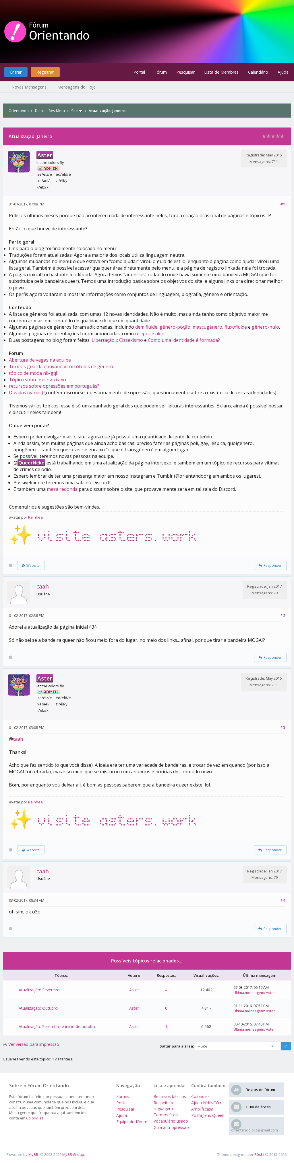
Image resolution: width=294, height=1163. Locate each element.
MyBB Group (73, 1154)
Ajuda (283, 72)
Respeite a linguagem (163, 1105)
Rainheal (36, 517)
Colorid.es (35, 1118)
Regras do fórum (260, 1089)
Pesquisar (185, 72)
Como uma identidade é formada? (184, 340)
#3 (282, 727)
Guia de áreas (258, 1106)
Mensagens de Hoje (76, 87)
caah (42, 586)
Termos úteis (166, 1114)
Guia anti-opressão (171, 1127)
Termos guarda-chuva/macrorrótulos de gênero (61, 366)
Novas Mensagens (29, 87)
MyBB (33, 1154)
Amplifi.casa (202, 1109)
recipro (142, 333)
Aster (134, 990)
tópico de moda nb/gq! (33, 373)
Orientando (19, 110)
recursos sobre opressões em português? (54, 386)
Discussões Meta (50, 110)
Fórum (160, 72)
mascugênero (207, 327)
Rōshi (259, 1154)
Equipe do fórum (131, 1121)
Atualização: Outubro (38, 1008)
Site (74, 110)
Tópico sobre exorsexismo (37, 379)
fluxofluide (236, 327)
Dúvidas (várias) (26, 392)
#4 (282, 900)
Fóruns (122, 1096)
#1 (282, 204)
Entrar (16, 72)
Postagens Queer (207, 1115)
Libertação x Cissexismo (117, 340)
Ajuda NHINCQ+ (206, 1102)
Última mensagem (248, 992)
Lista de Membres (221, 72)
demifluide (146, 327)
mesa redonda (62, 489)
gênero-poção (175, 327)
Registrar (45, 72)
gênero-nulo (265, 327)
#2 (282, 615)
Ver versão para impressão (33, 1044)
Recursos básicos (170, 1096)
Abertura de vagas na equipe (40, 360)
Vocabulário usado (171, 1121)
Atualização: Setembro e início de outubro (57, 1026)
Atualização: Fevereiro (39, 990)
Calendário (258, 72)
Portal (139, 72)
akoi (160, 333)
